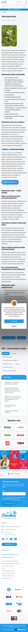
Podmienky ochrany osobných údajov (11, 563)
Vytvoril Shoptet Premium (8, 629)
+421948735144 (9, 532)
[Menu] (26, 2)
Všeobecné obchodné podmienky (9, 561)
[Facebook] (3, 538)
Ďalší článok (20, 337)
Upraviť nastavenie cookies (14, 627)
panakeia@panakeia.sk (10, 529)
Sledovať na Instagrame (15, 473)
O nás (3, 568)
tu (18, 316)
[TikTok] (15, 538)
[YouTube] (11, 538)
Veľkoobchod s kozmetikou (8, 571)
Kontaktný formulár (9, 544)
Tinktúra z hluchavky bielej (9, 152)
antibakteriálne (14, 134)
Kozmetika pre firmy (6, 578)
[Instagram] (6, 538)
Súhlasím (15, 321)
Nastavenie (14, 326)
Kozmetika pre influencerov (8, 575)
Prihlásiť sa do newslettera (9, 503)
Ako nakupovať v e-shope (8, 566)
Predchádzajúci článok (9, 337)
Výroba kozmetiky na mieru (8, 573)
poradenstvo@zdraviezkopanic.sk (13, 526)
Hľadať (24, 6)
